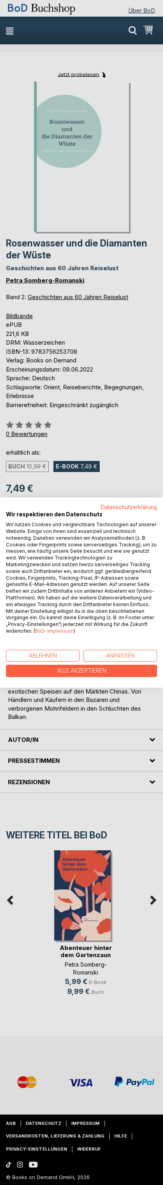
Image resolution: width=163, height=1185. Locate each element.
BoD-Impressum (54, 631)
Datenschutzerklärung (129, 507)
